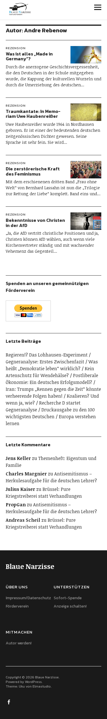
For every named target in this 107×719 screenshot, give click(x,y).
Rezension (16, 48)
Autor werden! (18, 643)
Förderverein (17, 606)
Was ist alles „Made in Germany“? (29, 56)
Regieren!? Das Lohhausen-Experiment (47, 355)
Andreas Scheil (23, 520)
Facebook (9, 701)
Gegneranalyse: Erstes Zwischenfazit (45, 361)
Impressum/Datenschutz (28, 598)
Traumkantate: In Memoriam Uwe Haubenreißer (33, 114)
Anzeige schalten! (70, 606)
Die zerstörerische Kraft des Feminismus (33, 171)
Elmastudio (42, 686)
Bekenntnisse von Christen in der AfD (35, 223)
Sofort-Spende (68, 598)
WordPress (33, 681)
